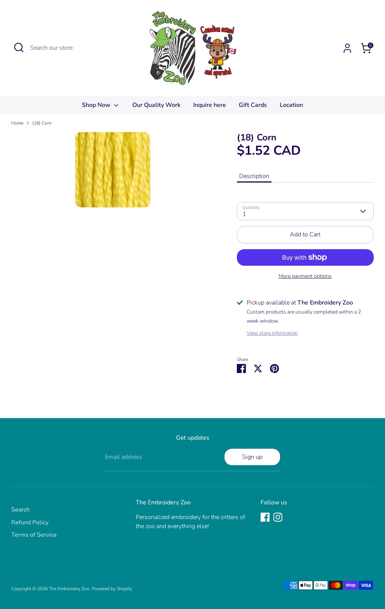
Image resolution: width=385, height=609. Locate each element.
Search (20, 509)
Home (17, 123)
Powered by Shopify (112, 589)
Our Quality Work (156, 105)
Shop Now (97, 105)
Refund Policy (30, 522)
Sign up (252, 457)
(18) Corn (42, 123)
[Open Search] (18, 47)
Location (291, 105)
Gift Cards (253, 105)
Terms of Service (34, 535)
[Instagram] (277, 517)
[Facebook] (265, 517)
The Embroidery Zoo (69, 589)
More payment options (305, 276)
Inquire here (209, 105)
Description (254, 176)
